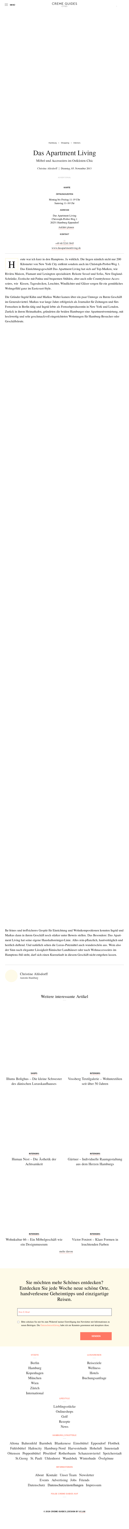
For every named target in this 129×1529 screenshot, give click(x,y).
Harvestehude (77, 1448)
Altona (14, 1443)
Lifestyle (64, 1398)
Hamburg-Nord (55, 1448)
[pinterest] (68, 1502)
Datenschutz (36, 1485)
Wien (35, 1383)
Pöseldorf (49, 1453)
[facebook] (52, 1502)
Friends (84, 1480)
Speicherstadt (112, 1453)
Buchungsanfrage (94, 1378)
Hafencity (35, 1448)
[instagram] (60, 1502)
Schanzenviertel (89, 1453)
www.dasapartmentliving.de (66, 248)
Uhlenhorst (52, 1458)
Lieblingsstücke (64, 1406)
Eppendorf (98, 1443)
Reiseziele (94, 1362)
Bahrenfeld (29, 1443)
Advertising (60, 1480)
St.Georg (21, 1458)
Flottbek (114, 1443)
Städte (35, 1355)
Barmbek (45, 1443)
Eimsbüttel (80, 1443)
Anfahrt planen (66, 227)
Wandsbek (70, 1458)
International (35, 1393)
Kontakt (51, 1475)
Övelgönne (106, 1458)
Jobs (73, 1480)
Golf (64, 1416)
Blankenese (63, 1443)
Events (44, 1480)
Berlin (35, 1362)
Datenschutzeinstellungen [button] (65, 1485)
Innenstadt (111, 1448)
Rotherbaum (67, 1453)
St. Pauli (36, 1458)
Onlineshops (64, 1411)
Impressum (93, 1485)
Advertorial (64, 177)
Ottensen (14, 1453)
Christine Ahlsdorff (47, 168)
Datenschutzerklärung (50, 1325)
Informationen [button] (64, 1467)
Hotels (94, 1373)
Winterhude (88, 1458)
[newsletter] (76, 1502)
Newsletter (86, 1475)
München (34, 1378)
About (39, 1475)
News (64, 1426)
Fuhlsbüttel (18, 1448)
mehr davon (66, 1251)
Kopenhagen (34, 1373)
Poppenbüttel (31, 1453)
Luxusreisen (94, 1355)
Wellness (94, 1367)
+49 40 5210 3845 (64, 243)
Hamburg (34, 1367)
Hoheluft (96, 1448)
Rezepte (64, 1421)
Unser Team (68, 1475)
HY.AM (82, 1511)
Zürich (34, 1388)
